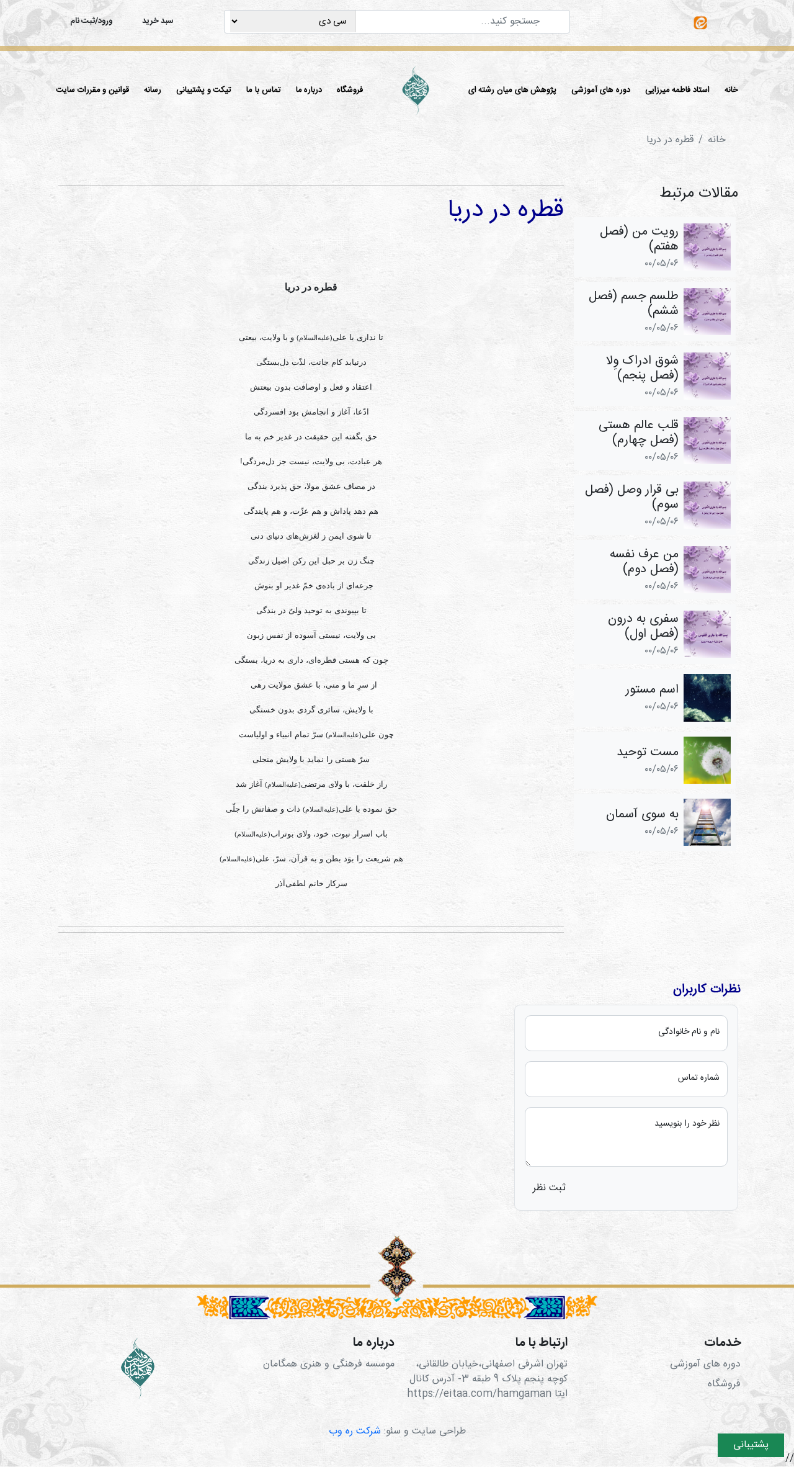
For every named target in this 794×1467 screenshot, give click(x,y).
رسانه (152, 90)
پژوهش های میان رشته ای (512, 90)
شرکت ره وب (355, 1431)
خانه (731, 90)
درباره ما (309, 90)
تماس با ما (263, 90)
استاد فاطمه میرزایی (677, 90)
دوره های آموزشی (600, 90)
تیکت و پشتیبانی (203, 90)
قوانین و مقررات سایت (92, 90)
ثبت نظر (549, 1188)
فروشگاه (350, 90)
